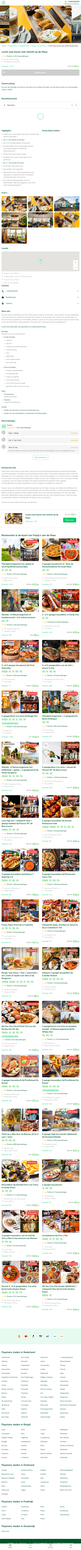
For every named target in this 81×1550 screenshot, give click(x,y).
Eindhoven (24, 1381)
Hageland (24, 1438)
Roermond (44, 1405)
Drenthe (24, 1373)
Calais (4, 1515)
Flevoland (24, 1389)
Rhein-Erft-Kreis (66, 1490)
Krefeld (43, 1474)
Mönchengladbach (66, 1470)
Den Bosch (5, 1413)
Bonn (3, 1486)
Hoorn (42, 1361)
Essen (23, 1482)
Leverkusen (44, 1482)
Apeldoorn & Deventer (10, 1377)
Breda (4, 1397)
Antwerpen (6, 1434)
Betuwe (4, 1393)
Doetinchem (25, 1365)
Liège (42, 1434)
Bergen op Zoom (7, 1389)
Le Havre (24, 1515)
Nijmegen (43, 1381)
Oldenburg (64, 1478)
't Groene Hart (26, 1401)
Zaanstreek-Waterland (68, 1405)
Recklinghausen (65, 1486)
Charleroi (5, 1453)
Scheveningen (45, 1417)
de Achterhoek (7, 1401)
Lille (22, 1519)
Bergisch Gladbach (8, 1478)
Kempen (24, 1449)
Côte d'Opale (6, 1519)
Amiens (4, 1507)
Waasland (63, 1449)
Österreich (5, 1531)
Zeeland (63, 1409)
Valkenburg (64, 1381)
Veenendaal (64, 1385)
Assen (4, 1385)
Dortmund (5, 1490)
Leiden (42, 1369)
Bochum (4, 1482)
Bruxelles (5, 1449)
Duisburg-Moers (27, 1470)
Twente (62, 1369)
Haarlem (24, 1409)
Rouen (62, 1507)
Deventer (24, 1361)
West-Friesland (65, 1401)
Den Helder (25, 1357)
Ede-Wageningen (27, 1377)
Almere (4, 1365)
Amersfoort (6, 1369)
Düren (23, 1474)
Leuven (43, 1430)
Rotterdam (44, 1413)
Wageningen (64, 1393)
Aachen (4, 1470)
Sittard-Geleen (65, 1361)
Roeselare (63, 1434)
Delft (3, 1409)
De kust (4, 1457)
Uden (62, 1373)
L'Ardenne (25, 1457)
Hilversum (44, 1357)
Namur (42, 1449)
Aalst (3, 1430)
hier (7, 140)
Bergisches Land (7, 1474)
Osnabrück (63, 1482)
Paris (42, 1515)
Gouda (23, 1397)
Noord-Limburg (46, 1389)
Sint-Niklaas (64, 1438)
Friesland (24, 1393)
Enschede (24, 1385)
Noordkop (44, 1385)
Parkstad (43, 1401)
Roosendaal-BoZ (46, 1409)
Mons (42, 1445)
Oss (41, 1393)
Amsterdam (6, 1373)
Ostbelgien (64, 1430)
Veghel (62, 1389)
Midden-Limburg (46, 1377)
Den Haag (5, 1417)
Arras (4, 1511)
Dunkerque (25, 1507)
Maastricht (44, 1373)
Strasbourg (64, 1511)
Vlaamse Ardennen (67, 1445)
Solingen (5, 1494)
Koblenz (43, 1470)
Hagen (23, 1490)
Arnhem (4, 1381)
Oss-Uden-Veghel (46, 1397)
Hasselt (24, 1445)
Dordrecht (24, 1369)
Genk (23, 1430)
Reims (42, 1519)
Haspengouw (25, 1441)
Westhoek (63, 1457)
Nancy (42, 1511)
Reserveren (69, 520)
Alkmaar (5, 1361)
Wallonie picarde (66, 1453)
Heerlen (24, 1413)
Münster (63, 1474)
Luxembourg (44, 1438)
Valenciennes (64, 1515)
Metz (42, 1507)
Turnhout (63, 1441)
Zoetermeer (64, 1413)
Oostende (44, 1457)
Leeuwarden (44, 1365)
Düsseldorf (25, 1478)
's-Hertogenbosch (66, 1357)
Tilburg (62, 1365)
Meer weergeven (40, 457)
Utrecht (62, 1377)
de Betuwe (5, 1405)
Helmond (24, 1417)
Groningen (25, 1405)
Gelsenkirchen (26, 1486)
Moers (42, 1486)
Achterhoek (6, 1357)
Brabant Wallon (7, 1438)
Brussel (4, 1445)
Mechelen (44, 1441)
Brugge (4, 1441)
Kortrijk (23, 1453)
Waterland (64, 1397)
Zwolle (62, 1417)
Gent (23, 1434)
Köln (42, 1478)
